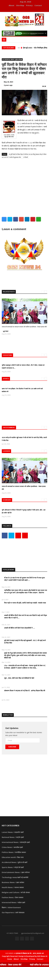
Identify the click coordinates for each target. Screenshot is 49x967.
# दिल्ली (26, 157)
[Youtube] (26, 9)
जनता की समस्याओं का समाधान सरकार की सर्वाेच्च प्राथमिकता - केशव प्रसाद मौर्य (24, 327)
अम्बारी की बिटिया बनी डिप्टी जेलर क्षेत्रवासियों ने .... (19, 628)
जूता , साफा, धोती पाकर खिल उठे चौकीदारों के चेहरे (19, 678)
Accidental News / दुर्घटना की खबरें (12, 59)
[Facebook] (18, 9)
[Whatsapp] (29, 9)
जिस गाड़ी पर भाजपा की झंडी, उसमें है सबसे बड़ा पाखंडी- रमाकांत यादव (25, 603)
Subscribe (12, 747)
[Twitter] (22, 9)
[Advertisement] (24, 187)
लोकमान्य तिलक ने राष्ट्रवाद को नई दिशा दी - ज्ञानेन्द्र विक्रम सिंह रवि (24, 691)
